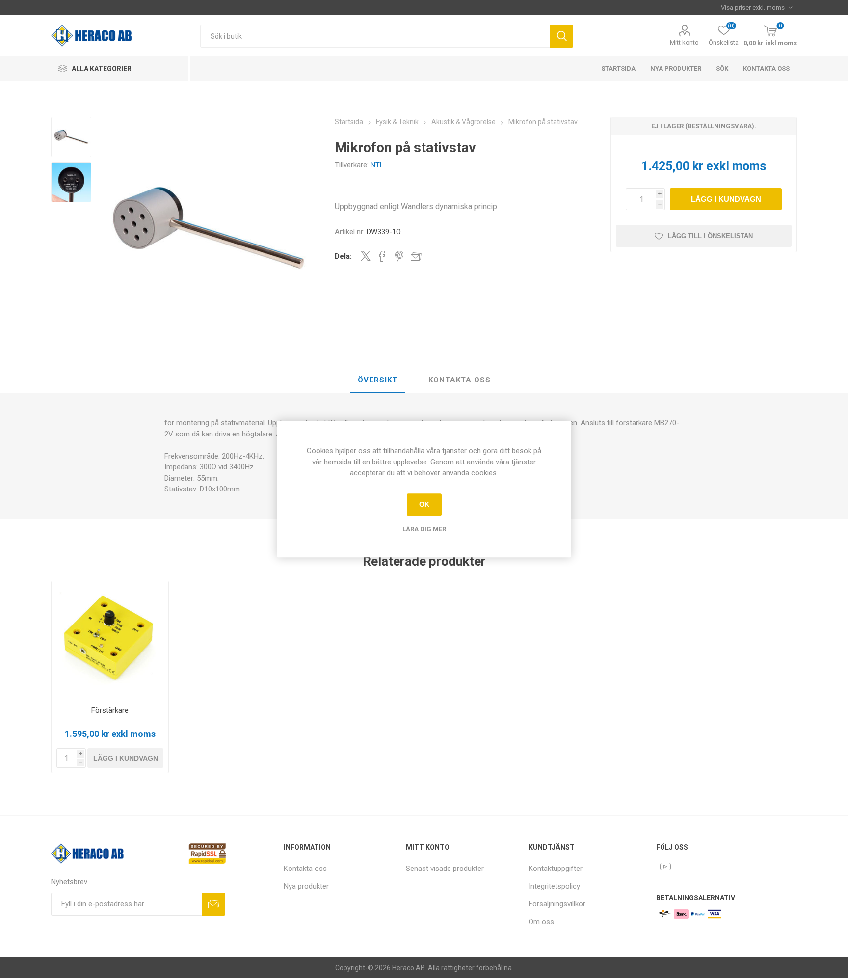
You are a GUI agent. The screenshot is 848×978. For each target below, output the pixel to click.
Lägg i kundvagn (726, 199)
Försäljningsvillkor (557, 903)
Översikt (378, 380)
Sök (561, 36)
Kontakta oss (766, 68)
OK (424, 504)
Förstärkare (110, 710)
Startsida (618, 68)
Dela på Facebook (382, 256)
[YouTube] (665, 866)
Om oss (541, 921)
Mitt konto (684, 42)
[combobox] (375, 36)
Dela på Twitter (366, 256)
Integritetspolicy (554, 886)
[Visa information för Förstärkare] (110, 640)
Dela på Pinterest (399, 256)
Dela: (343, 256)
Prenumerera (213, 904)
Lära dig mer (424, 529)
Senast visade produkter (445, 868)
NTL (377, 165)
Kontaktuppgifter (556, 868)
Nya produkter (675, 68)
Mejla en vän (416, 256)
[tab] (377, 380)
